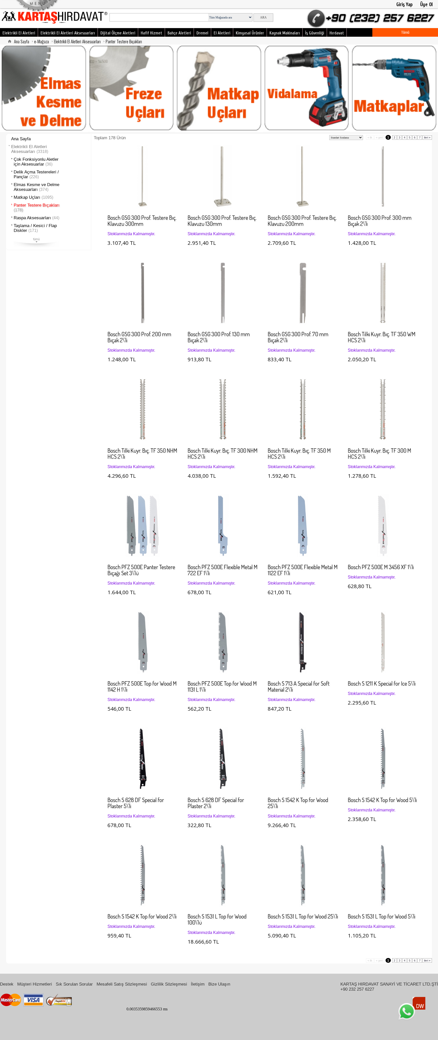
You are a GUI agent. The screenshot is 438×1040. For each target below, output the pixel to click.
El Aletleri (222, 33)
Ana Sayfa (21, 41)
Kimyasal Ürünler (250, 33)
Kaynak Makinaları (284, 33)
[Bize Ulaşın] (372, 18)
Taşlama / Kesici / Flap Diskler (35, 228)
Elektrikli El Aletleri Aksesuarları (68, 33)
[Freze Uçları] (131, 88)
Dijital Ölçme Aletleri (117, 33)
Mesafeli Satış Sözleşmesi (122, 984)
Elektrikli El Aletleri (19, 33)
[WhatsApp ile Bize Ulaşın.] (406, 1011)
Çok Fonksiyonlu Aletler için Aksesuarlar (36, 162)
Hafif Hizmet (151, 33)
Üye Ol (426, 4)
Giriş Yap (404, 4)
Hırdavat (337, 33)
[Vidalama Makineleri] (307, 88)
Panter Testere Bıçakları (124, 41)
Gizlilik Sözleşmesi (169, 984)
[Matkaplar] (394, 88)
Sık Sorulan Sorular (74, 984)
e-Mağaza (41, 41)
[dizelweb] (419, 1003)
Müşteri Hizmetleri (34, 984)
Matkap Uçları (33, 197)
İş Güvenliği (314, 33)
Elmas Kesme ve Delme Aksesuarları (36, 187)
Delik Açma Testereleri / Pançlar (36, 174)
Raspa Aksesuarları (36, 217)
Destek (6, 984)
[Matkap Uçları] (219, 88)
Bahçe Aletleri (179, 33)
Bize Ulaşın (219, 984)
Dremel (202, 33)
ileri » (427, 137)
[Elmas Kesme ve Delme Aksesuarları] (44, 88)
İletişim (198, 984)
